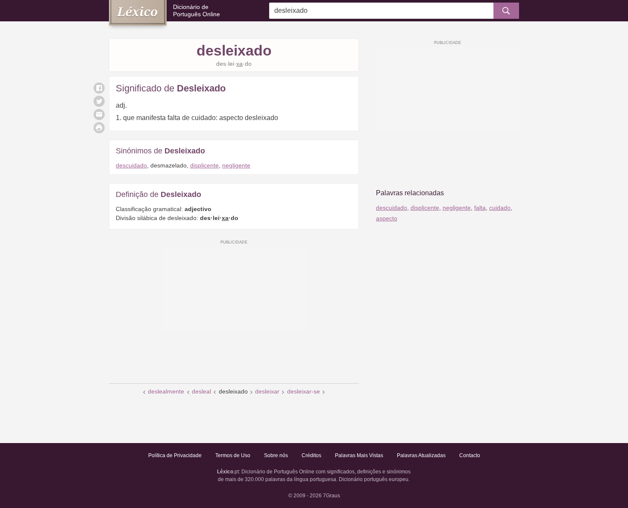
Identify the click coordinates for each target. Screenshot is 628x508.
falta (480, 207)
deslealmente (166, 391)
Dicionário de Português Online (196, 10)
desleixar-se (303, 391)
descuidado (131, 165)
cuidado (500, 207)
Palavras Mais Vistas (359, 455)
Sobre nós (276, 455)
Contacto (469, 455)
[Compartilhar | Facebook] (99, 88)
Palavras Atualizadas (421, 455)
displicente (204, 165)
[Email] (99, 114)
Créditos (311, 455)
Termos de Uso (232, 455)
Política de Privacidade (175, 455)
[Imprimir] (99, 127)
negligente (236, 165)
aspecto (386, 218)
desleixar (267, 391)
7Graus (331, 496)
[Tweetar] (99, 101)
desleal (201, 391)
